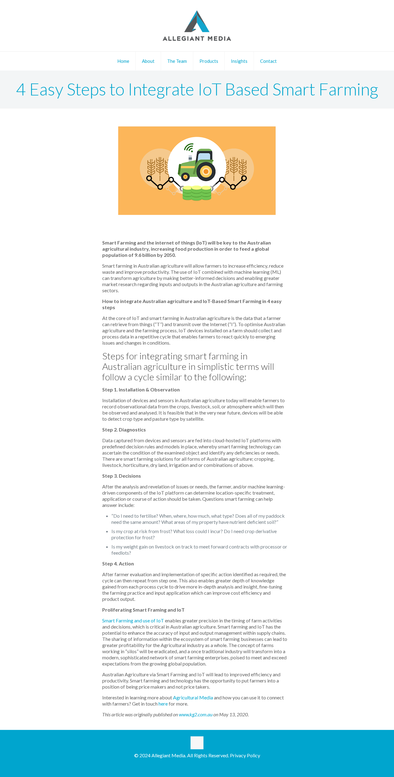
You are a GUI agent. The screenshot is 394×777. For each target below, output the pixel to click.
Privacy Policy (245, 755)
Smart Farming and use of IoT (133, 620)
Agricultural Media (193, 697)
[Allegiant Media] (197, 25)
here (163, 703)
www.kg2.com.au (195, 714)
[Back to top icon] (197, 742)
